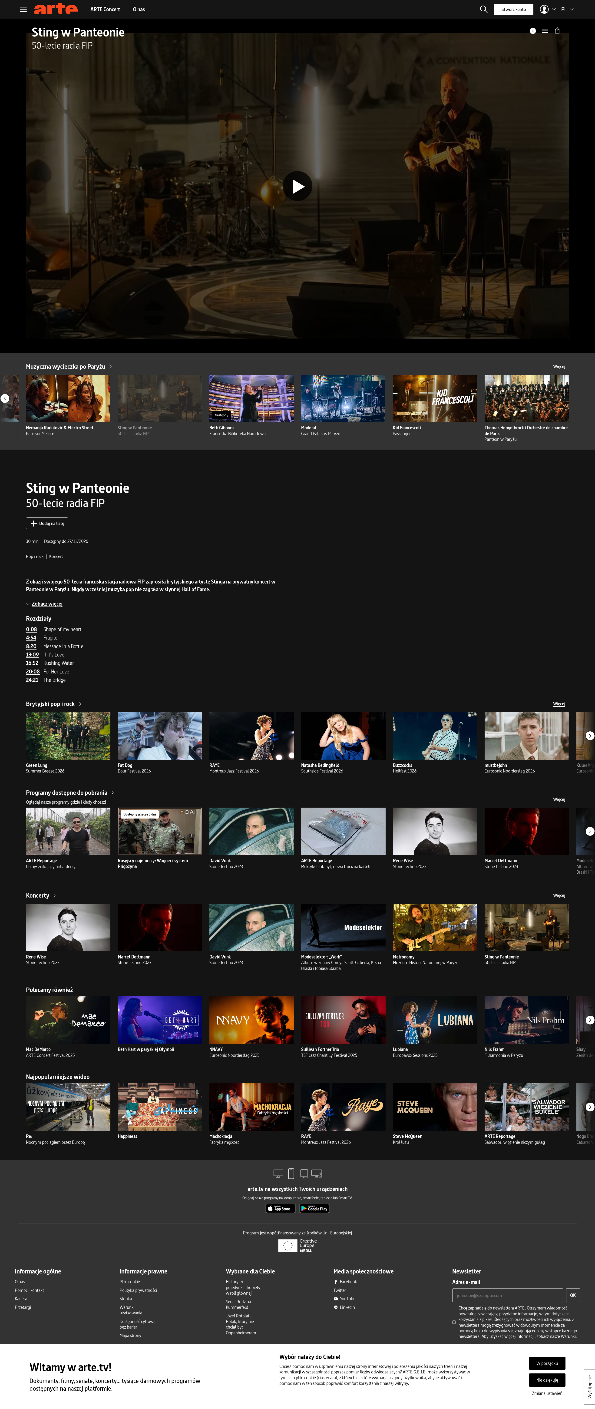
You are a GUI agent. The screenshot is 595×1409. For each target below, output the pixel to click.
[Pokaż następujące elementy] (590, 735)
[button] (483, 9)
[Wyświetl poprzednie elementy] (5, 398)
